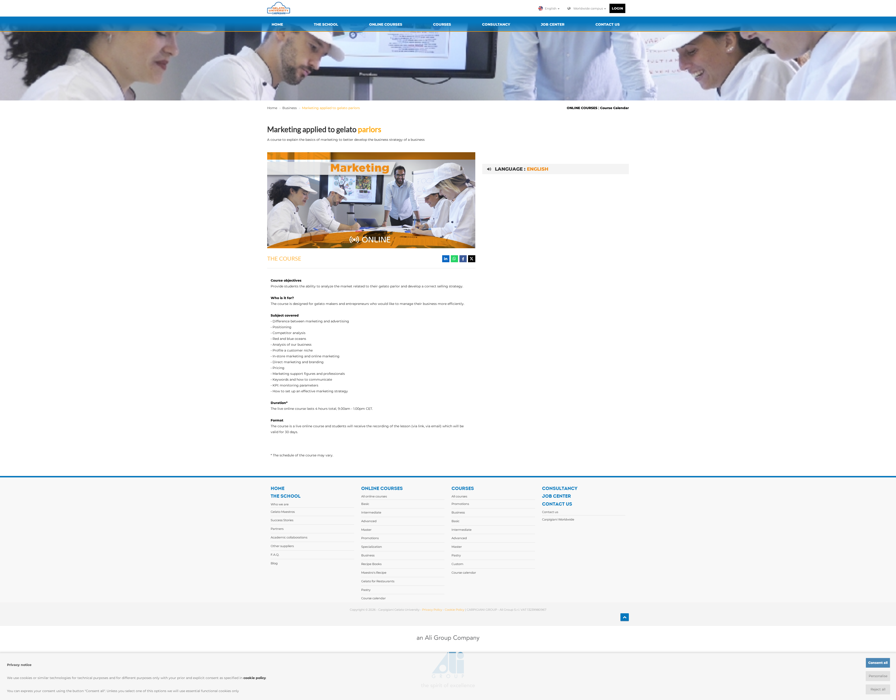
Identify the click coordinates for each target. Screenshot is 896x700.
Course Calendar (614, 108)
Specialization (371, 546)
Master (366, 529)
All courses (459, 496)
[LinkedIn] (445, 258)
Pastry (366, 590)
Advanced (369, 521)
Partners (277, 529)
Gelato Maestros (283, 512)
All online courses (374, 496)
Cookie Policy (454, 609)
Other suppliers (282, 546)
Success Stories (282, 520)
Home (272, 108)
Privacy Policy (432, 609)
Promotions (370, 538)
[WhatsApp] (454, 258)
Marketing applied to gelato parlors (331, 108)
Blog (274, 563)
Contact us (550, 512)
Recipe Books (371, 564)
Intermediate (371, 512)
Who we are (280, 504)
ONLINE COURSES (582, 108)
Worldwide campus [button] (588, 8)
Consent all (878, 663)
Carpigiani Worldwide (558, 519)
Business (289, 108)
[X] (471, 258)
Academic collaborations (289, 537)
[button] (550, 8)
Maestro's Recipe (373, 572)
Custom (457, 564)
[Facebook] (463, 258)
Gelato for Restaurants (377, 581)
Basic (365, 504)
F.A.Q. (275, 554)
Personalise (878, 676)
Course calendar (373, 598)
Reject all (878, 689)
